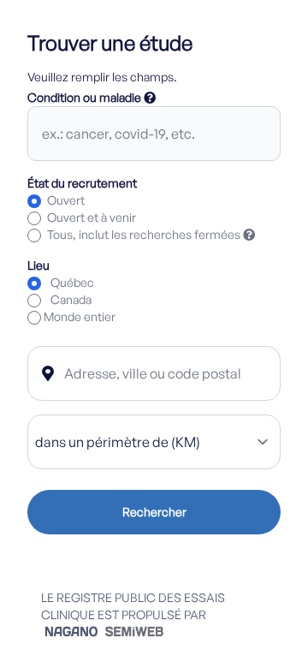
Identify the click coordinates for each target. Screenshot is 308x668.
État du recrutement (82, 183)
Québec (72, 282)
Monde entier (80, 316)
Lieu (38, 265)
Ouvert (66, 200)
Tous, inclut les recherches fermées (151, 234)
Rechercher (154, 511)
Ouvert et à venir (91, 217)
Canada (71, 299)
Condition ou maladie (91, 97)
